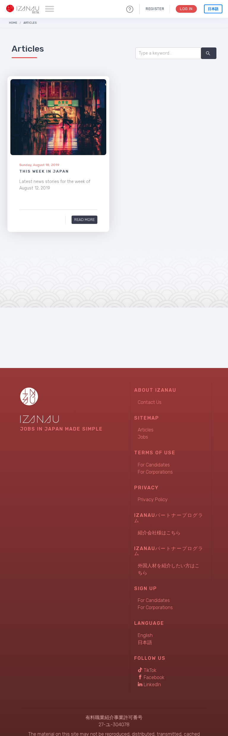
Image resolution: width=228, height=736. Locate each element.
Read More (84, 219)
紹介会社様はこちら (159, 533)
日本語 (213, 9)
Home (13, 22)
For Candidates (154, 465)
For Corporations (155, 472)
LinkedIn (151, 684)
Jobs (143, 437)
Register (155, 9)
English (145, 635)
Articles (30, 22)
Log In (186, 9)
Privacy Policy (153, 499)
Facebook (153, 677)
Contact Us (150, 402)
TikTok (149, 670)
